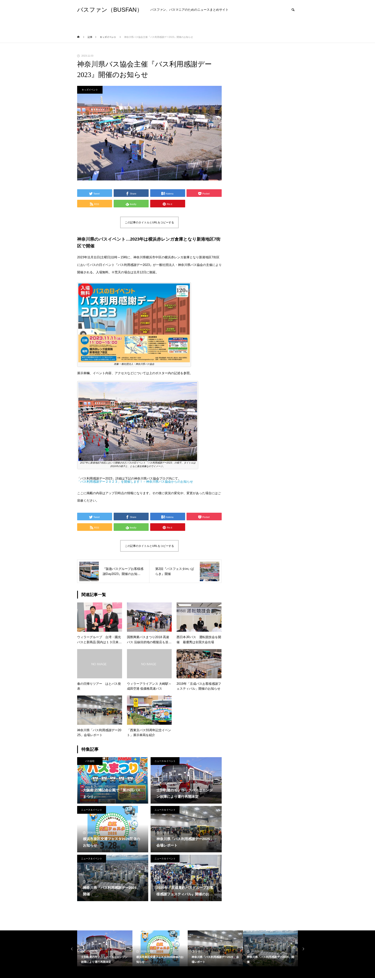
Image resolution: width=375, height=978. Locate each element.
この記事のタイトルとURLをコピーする (149, 222)
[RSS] (80, 972)
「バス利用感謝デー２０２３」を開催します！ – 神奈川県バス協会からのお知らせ (135, 481)
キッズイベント (90, 89)
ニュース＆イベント (165, 761)
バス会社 (90, 761)
